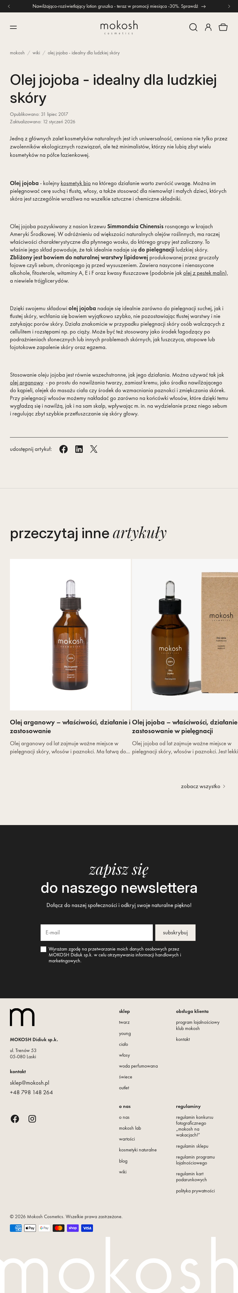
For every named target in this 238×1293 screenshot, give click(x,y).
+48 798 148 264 (31, 1092)
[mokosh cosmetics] (119, 27)
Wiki (36, 52)
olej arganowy (26, 382)
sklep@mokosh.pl (29, 1083)
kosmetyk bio (76, 183)
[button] (193, 27)
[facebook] (15, 1119)
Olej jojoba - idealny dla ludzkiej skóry (84, 52)
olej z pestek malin (204, 273)
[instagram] (32, 1119)
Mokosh (17, 52)
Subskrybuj (175, 932)
